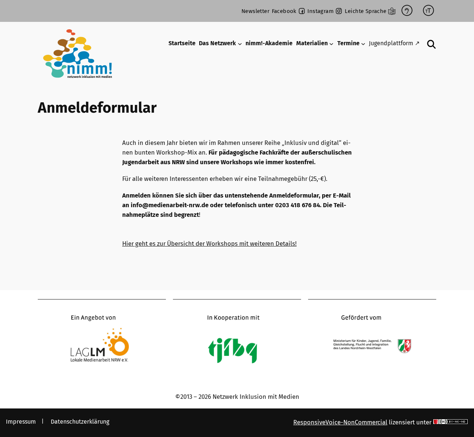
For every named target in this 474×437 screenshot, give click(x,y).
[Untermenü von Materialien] (331, 44)
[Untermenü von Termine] (363, 44)
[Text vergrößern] (428, 10)
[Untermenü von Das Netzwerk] (240, 44)
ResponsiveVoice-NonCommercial (340, 422)
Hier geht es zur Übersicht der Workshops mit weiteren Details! (209, 243)
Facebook (284, 11)
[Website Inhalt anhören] (407, 10)
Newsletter (255, 11)
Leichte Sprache (366, 11)
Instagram (320, 11)
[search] (431, 44)
